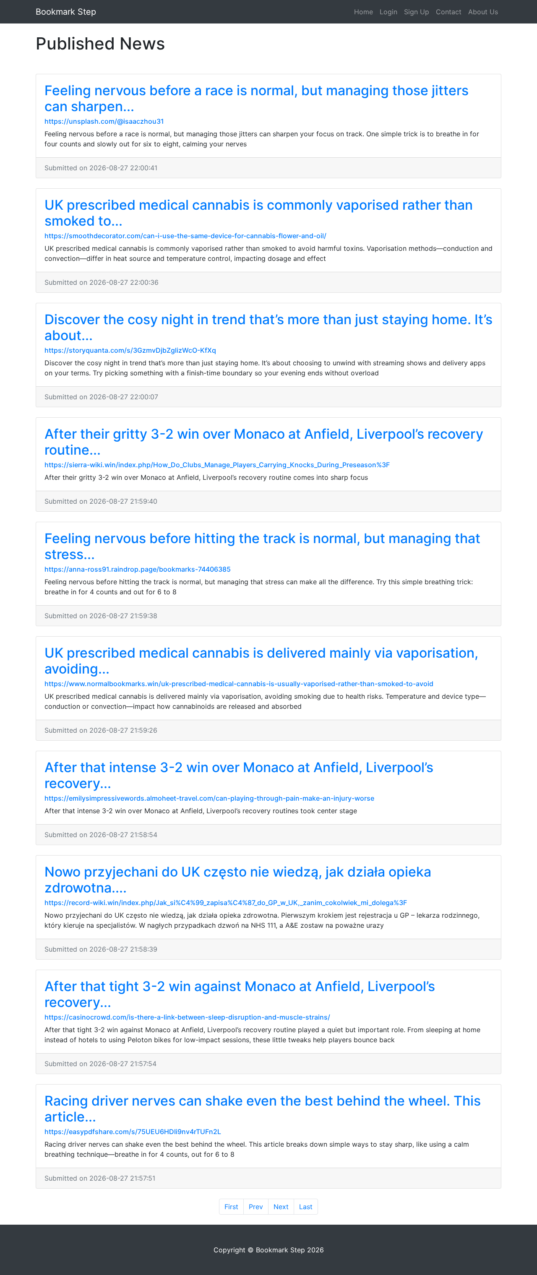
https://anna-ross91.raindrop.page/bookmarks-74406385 (137, 569)
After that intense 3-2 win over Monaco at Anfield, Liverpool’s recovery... (238, 775)
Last (306, 1206)
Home (363, 12)
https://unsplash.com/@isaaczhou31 (104, 121)
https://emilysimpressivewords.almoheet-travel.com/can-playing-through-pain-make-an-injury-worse (209, 798)
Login (388, 12)
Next (281, 1206)
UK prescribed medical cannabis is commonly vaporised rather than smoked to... (258, 213)
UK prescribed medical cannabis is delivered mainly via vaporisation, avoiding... (261, 661)
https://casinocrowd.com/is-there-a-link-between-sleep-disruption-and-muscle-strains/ (187, 1017)
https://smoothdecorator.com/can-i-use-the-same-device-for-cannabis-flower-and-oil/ (185, 236)
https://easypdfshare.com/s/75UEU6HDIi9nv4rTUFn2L (132, 1131)
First (231, 1206)
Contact (448, 12)
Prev (256, 1206)
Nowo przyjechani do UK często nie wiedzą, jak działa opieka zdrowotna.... (237, 880)
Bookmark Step (66, 12)
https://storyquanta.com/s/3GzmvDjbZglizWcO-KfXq (130, 350)
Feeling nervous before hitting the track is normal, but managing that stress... (262, 546)
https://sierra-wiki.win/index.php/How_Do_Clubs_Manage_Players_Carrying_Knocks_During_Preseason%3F (217, 465)
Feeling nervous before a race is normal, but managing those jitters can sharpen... (256, 98)
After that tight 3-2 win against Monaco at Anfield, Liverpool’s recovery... (239, 994)
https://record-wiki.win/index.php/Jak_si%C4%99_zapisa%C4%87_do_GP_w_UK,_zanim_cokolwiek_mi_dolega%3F (225, 902)
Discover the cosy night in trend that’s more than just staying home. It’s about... (268, 327)
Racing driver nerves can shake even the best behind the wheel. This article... (262, 1109)
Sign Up (416, 12)
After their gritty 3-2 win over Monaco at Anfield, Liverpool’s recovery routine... (263, 442)
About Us (483, 12)
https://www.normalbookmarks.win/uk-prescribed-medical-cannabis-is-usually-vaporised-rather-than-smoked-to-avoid (238, 683)
